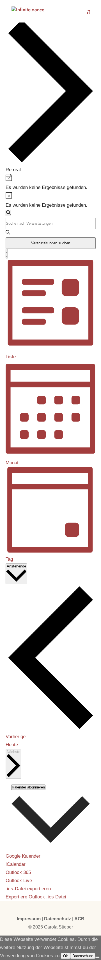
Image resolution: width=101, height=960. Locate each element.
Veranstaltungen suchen (50, 243)
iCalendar (16, 864)
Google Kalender (23, 856)
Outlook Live (19, 880)
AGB (79, 918)
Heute (12, 744)
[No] (97, 957)
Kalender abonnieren (28, 787)
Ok (65, 956)
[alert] (51, 183)
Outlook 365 (18, 872)
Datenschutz (57, 918)
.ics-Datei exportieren (28, 888)
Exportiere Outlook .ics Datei (36, 897)
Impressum (29, 918)
